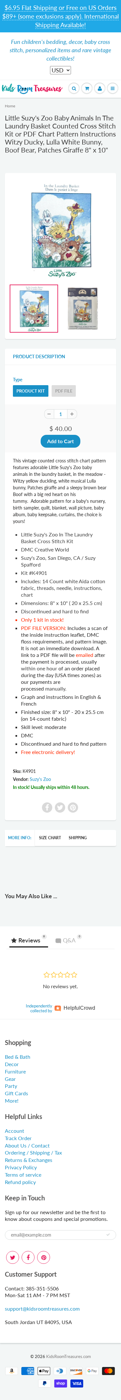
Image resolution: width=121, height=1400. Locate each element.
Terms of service (23, 1175)
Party (11, 1086)
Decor (12, 1064)
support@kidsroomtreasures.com (42, 1308)
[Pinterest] (43, 1257)
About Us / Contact (27, 1145)
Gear (10, 1079)
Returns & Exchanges (28, 1160)
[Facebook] (28, 1257)
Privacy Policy (21, 1167)
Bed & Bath (17, 1057)
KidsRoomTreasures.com (68, 1356)
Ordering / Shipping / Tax (33, 1152)
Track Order (18, 1138)
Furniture (15, 1071)
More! (11, 1101)
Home (10, 106)
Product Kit (30, 390)
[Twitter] (12, 1257)
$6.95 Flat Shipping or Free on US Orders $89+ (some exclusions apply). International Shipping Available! (60, 16)
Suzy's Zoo (40, 779)
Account (14, 1131)
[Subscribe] (108, 1235)
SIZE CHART (50, 837)
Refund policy (20, 1182)
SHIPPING (78, 837)
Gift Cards (16, 1093)
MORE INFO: (19, 837)
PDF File (63, 390)
